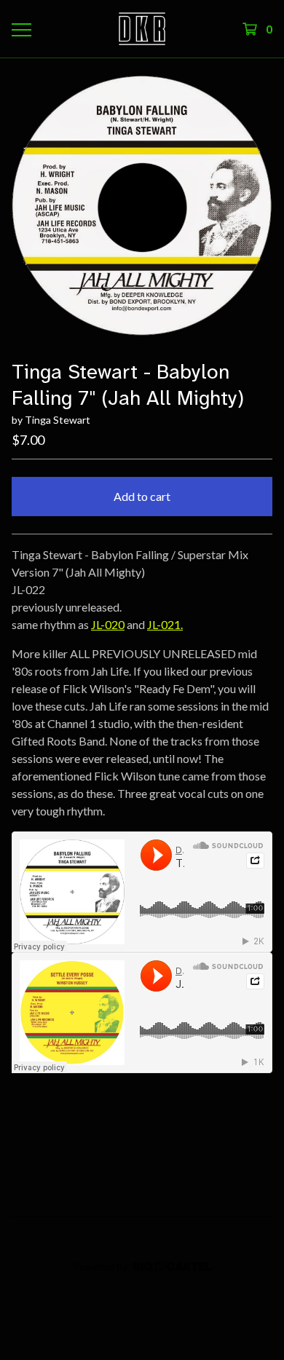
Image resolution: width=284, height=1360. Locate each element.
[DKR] (142, 29)
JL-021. (165, 624)
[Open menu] (21, 29)
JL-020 (108, 624)
